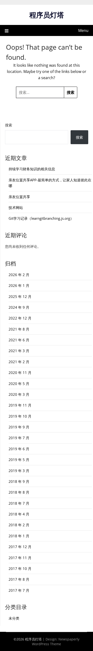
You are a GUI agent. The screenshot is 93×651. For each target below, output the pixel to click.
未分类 (14, 618)
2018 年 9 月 (19, 481)
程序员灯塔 (46, 14)
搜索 (8, 125)
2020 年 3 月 (19, 394)
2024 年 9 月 (19, 307)
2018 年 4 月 (19, 514)
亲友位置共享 (19, 196)
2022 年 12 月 (20, 318)
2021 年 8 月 (19, 329)
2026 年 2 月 (19, 274)
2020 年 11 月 (20, 372)
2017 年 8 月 (19, 579)
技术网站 (16, 207)
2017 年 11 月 (20, 557)
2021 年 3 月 (19, 350)
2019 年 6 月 (19, 448)
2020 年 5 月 (19, 383)
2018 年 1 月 (19, 535)
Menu (83, 30)
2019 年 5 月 (19, 459)
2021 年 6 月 (19, 339)
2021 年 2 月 (19, 361)
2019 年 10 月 (20, 416)
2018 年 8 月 (19, 492)
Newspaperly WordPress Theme (55, 641)
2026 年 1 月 (19, 285)
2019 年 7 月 (19, 437)
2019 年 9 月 (19, 427)
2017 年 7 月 (19, 590)
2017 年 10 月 (20, 568)
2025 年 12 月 (20, 296)
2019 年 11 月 (20, 405)
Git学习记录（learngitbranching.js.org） (41, 218)
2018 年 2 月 (19, 524)
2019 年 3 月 (19, 470)
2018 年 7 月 (19, 503)
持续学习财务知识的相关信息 (32, 168)
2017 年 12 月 (20, 546)
